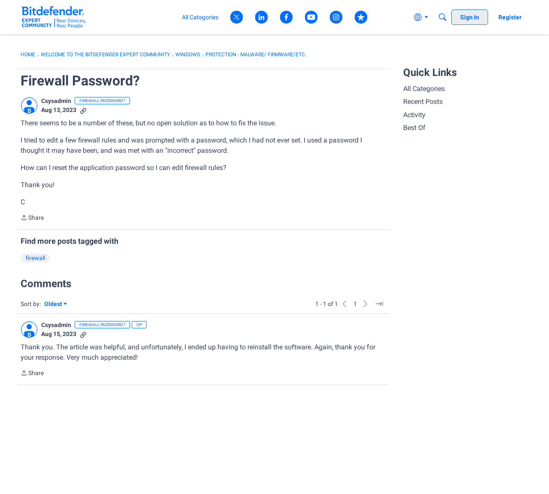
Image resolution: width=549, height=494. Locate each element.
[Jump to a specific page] (379, 304)
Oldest (53, 304)
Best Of (414, 128)
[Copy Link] (83, 110)
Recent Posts (423, 101)
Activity (414, 115)
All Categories (424, 89)
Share (32, 218)
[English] (54, 17)
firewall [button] (35, 258)
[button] (29, 105)
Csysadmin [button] (56, 100)
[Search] (442, 17)
